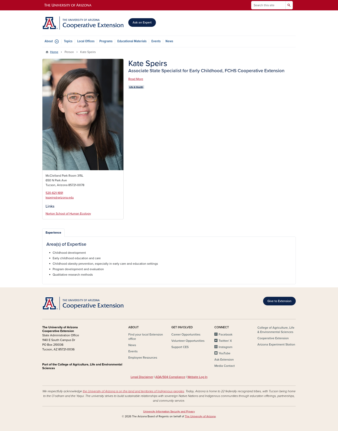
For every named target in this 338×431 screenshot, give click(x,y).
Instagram (225, 347)
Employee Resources (142, 358)
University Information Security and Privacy (169, 411)
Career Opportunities (185, 335)
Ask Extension (224, 360)
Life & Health (136, 87)
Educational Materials (132, 41)
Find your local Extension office (145, 337)
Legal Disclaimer (142, 377)
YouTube (224, 353)
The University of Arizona (200, 416)
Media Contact (224, 366)
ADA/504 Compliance (170, 377)
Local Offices (85, 41)
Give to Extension (279, 301)
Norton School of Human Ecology (68, 214)
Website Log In (197, 377)
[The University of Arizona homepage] (68, 5)
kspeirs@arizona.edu (60, 198)
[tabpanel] (169, 259)
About (49, 41)
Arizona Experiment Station (276, 344)
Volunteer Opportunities (187, 341)
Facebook (225, 335)
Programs (105, 41)
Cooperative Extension (273, 338)
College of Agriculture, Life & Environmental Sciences (275, 330)
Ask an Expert (142, 22)
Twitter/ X (225, 341)
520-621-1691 (54, 193)
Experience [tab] (53, 233)
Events (156, 41)
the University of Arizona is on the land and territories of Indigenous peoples (133, 391)
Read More (135, 79)
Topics (68, 41)
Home (54, 52)
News (169, 41)
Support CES (180, 347)
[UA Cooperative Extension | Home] (83, 23)
